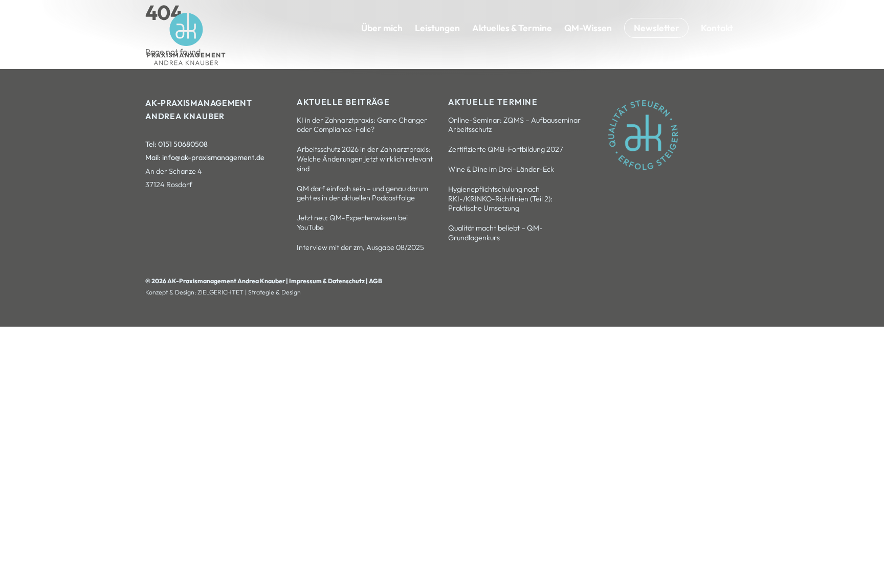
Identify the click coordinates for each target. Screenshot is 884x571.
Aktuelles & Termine (512, 28)
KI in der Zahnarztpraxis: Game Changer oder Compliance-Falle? (362, 125)
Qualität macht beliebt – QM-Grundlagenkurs (495, 232)
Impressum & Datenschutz (327, 281)
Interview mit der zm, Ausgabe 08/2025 (360, 247)
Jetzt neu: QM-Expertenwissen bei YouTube (352, 222)
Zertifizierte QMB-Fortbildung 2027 (505, 149)
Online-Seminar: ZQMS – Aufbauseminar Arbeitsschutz (514, 125)
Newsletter (656, 28)
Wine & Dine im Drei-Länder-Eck (501, 169)
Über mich (382, 28)
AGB (375, 281)
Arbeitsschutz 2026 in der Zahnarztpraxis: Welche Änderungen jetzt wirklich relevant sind (365, 159)
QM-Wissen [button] (588, 28)
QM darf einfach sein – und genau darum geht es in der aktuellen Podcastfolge (362, 193)
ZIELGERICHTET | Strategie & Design (249, 292)
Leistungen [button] (437, 28)
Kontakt (717, 28)
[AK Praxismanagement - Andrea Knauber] (186, 63)
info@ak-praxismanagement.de (213, 157)
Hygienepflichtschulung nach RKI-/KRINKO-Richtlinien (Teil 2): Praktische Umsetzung (500, 199)
